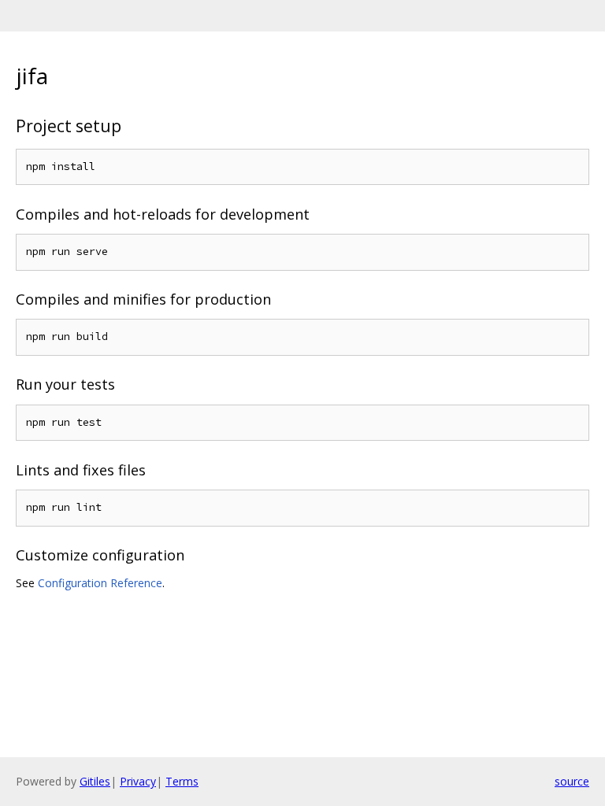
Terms (182, 781)
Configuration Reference (100, 582)
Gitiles (95, 781)
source (572, 781)
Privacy (138, 781)
